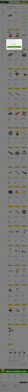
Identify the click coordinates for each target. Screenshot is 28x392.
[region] (14, 44)
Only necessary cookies (14, 48)
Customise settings (14, 45)
